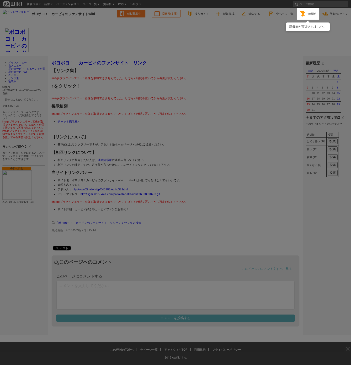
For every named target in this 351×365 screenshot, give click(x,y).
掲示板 (311, 14)
